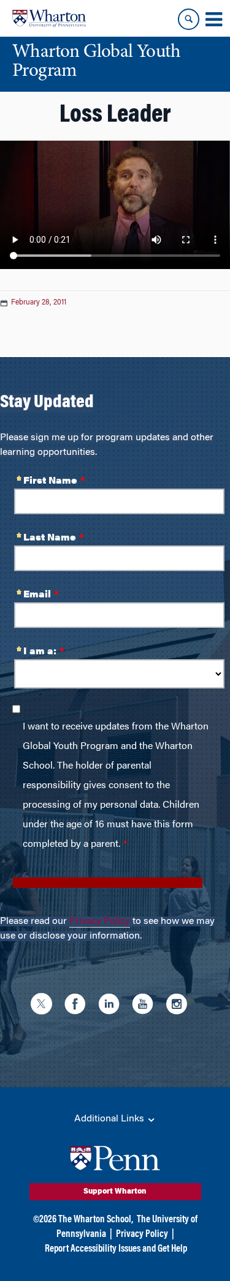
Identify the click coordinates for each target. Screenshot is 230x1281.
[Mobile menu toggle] (213, 19)
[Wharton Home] (49, 18)
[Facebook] (78, 1006)
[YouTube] (145, 1006)
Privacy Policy (99, 921)
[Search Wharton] (188, 19)
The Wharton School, (95, 1220)
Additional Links (110, 1119)
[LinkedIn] (112, 1006)
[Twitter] (44, 1006)
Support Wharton (115, 1191)
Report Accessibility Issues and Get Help (116, 1249)
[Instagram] (179, 1006)
